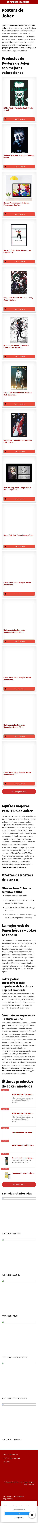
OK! (19, 1514)
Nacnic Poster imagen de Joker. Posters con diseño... (16, 204)
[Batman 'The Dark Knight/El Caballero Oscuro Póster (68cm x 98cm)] (19, 140)
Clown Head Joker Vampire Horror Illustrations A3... (17, 774)
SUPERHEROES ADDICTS (18, 2)
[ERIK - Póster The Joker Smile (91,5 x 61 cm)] (19, 93)
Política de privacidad (12, 1458)
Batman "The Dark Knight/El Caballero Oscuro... (18, 156)
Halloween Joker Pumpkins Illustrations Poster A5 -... (14, 726)
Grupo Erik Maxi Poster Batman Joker (18, 535)
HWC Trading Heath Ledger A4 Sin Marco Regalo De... (17, 489)
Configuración (19, 1518)
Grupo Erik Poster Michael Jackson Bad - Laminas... (17, 394)
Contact (7, 1462)
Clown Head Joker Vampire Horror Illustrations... (17, 584)
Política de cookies (11, 1455)
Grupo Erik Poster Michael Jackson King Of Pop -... (17, 441)
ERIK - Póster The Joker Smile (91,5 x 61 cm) (18, 109)
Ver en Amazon (20, 119)
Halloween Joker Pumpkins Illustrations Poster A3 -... (14, 631)
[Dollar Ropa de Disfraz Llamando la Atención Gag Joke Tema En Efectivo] (7, 1147)
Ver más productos (19, 791)
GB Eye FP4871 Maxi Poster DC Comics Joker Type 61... (16, 346)
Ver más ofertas (19, 1184)
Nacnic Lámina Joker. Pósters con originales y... (17, 251)
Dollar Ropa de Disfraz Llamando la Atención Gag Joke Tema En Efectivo (23, 1145)
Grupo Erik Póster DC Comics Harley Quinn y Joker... (18, 299)
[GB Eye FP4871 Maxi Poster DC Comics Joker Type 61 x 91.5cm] (19, 330)
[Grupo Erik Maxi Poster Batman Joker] (19, 520)
